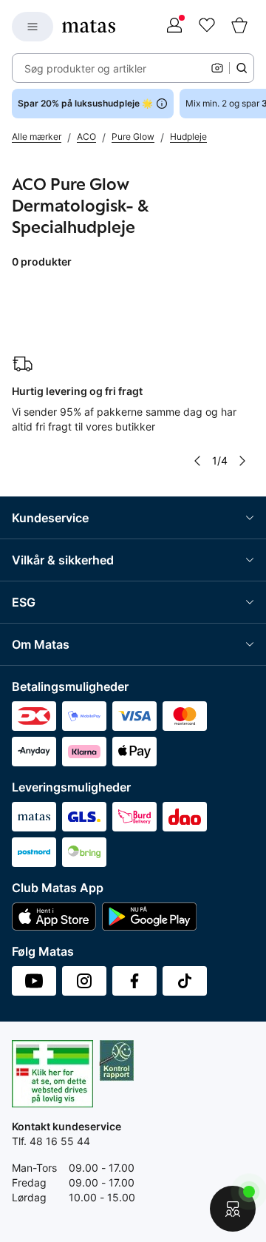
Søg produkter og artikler (85, 68)
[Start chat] (233, 1209)
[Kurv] (239, 26)
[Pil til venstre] (197, 461)
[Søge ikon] (241, 68)
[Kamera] (217, 68)
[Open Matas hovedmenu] (32, 26)
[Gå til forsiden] (88, 26)
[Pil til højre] (242, 461)
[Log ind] (174, 26)
